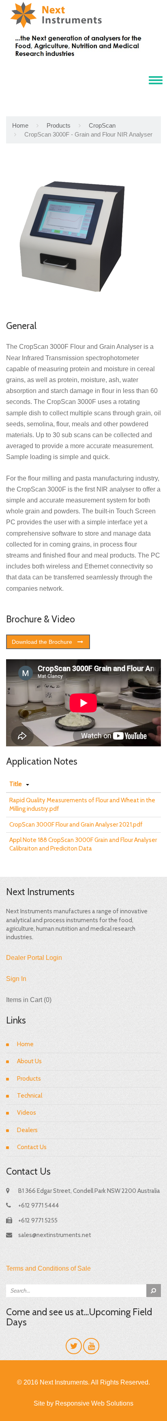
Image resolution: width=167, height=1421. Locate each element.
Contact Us (32, 1147)
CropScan (102, 125)
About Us (29, 1061)
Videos (26, 1112)
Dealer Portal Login (34, 957)
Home (20, 125)
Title (15, 784)
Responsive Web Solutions (94, 1403)
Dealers (27, 1130)
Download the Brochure (42, 642)
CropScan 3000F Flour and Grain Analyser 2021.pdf (76, 824)
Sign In (16, 978)
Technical (29, 1095)
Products (59, 125)
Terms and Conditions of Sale (48, 1268)
